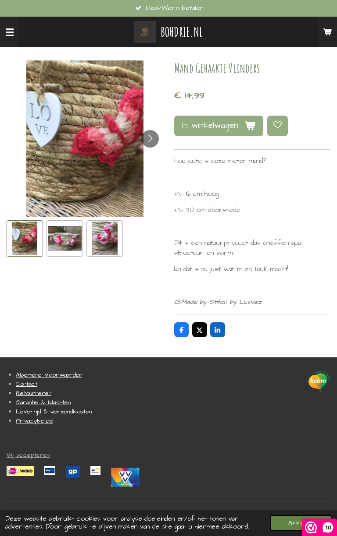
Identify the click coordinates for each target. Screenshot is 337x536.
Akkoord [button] (300, 523)
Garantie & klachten (43, 402)
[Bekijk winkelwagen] (327, 32)
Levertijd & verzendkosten (54, 411)
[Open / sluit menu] (9, 32)
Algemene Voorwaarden (49, 374)
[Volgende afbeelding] (150, 139)
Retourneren (33, 393)
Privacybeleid (34, 420)
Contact (26, 384)
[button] (25, 238)
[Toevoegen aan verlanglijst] (277, 126)
